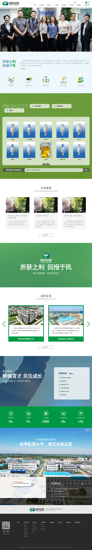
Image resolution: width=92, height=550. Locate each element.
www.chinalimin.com (61, 496)
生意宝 (49, 547)
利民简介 (26, 526)
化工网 (46, 547)
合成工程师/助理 (64, 388)
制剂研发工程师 (64, 391)
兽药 (33, 531)
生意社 (42, 547)
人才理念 (43, 526)
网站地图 (58, 547)
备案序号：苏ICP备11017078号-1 (66, 547)
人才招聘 (56, 5)
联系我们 (79, 5)
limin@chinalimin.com (62, 493)
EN (88, 2)
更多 (46, 164)
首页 (35, 5)
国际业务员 (62, 381)
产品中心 (49, 5)
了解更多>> (23, 68)
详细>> (83, 484)
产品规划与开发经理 (65, 377)
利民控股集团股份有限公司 (28, 60)
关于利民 (41, 5)
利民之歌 (26, 531)
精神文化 (26, 529)
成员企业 (26, 536)
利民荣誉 (26, 533)
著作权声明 (53, 547)
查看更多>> (46, 347)
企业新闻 (64, 5)
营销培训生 (62, 394)
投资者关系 (87, 5)
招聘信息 (43, 529)
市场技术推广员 (64, 384)
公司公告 (71, 5)
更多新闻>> (46, 235)
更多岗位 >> (71, 373)
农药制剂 (34, 529)
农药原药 (34, 526)
